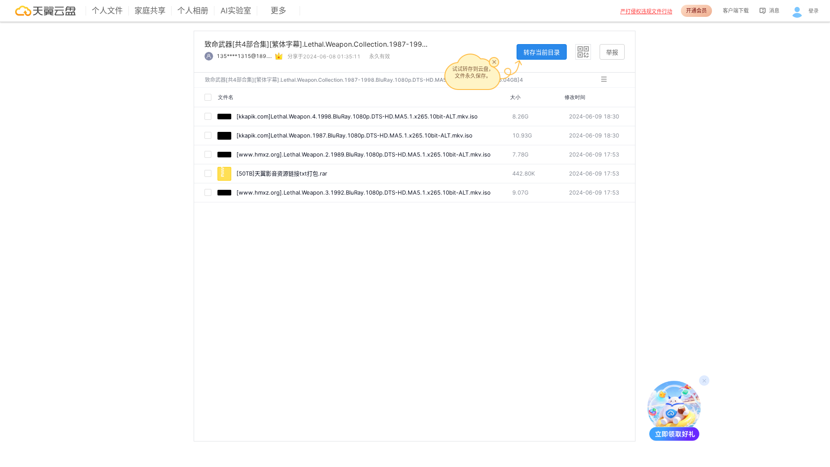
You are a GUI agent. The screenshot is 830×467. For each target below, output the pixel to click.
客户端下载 (736, 10)
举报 (612, 52)
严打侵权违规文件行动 (646, 11)
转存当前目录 (542, 52)
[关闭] (494, 62)
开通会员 (696, 10)
